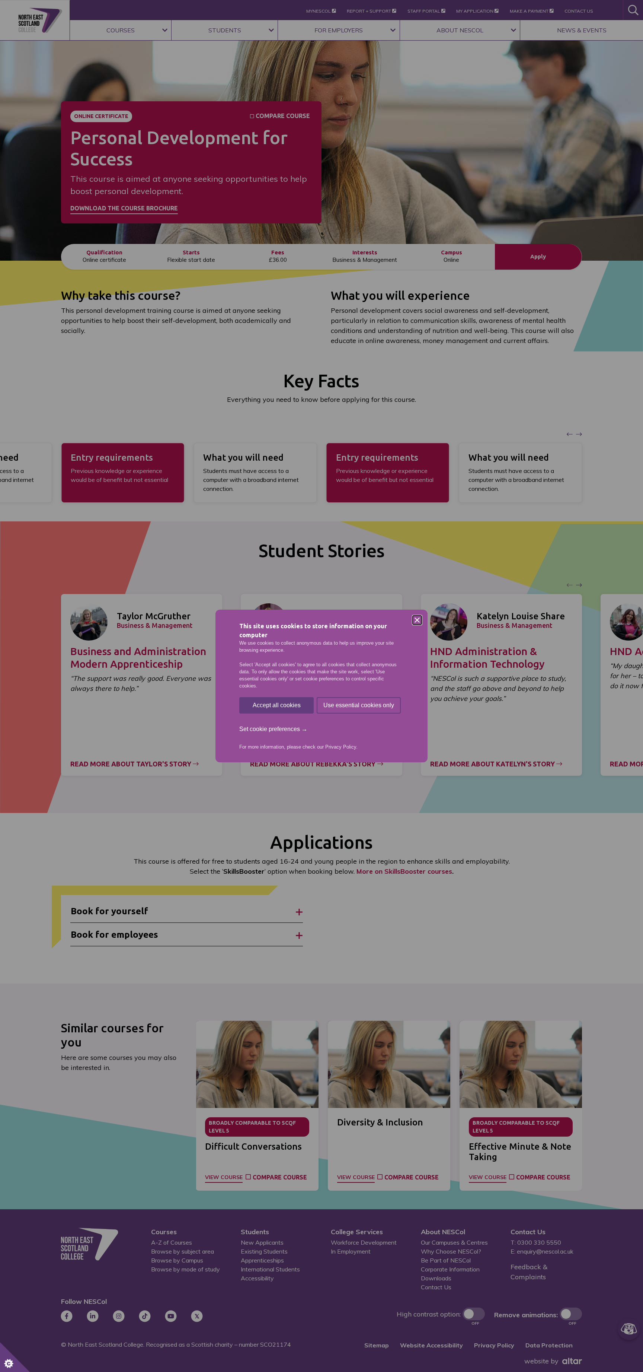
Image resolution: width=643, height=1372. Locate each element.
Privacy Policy (340, 747)
